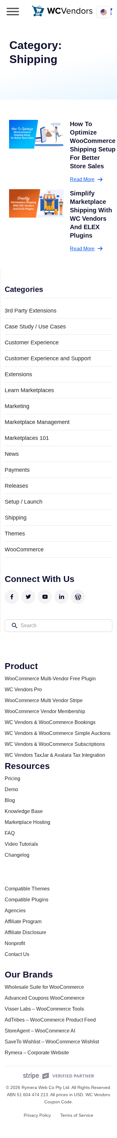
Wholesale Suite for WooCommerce (44, 987)
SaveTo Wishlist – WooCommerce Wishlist (52, 1041)
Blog (10, 800)
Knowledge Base (24, 811)
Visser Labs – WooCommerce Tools (44, 1009)
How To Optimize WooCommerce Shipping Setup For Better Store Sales (92, 145)
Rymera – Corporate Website (37, 1052)
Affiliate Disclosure (25, 932)
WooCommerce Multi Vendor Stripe (44, 700)
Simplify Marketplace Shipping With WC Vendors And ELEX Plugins (91, 214)
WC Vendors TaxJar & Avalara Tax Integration (55, 755)
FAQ (10, 833)
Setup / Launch (23, 502)
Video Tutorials (21, 844)
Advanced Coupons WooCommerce (45, 998)
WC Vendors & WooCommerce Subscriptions (55, 744)
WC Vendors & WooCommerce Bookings (50, 722)
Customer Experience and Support (48, 358)
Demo (11, 789)
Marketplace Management (37, 422)
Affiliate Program (23, 921)
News (12, 454)
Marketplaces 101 (27, 438)
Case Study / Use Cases (35, 326)
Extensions (18, 374)
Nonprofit (15, 943)
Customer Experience (32, 342)
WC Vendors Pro (23, 689)
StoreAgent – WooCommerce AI (40, 1030)
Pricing (12, 778)
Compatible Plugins (26, 899)
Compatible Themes (27, 888)
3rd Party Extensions (30, 311)
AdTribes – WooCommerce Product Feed (50, 1019)
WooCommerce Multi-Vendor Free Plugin (50, 678)
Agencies (15, 910)
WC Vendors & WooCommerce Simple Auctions (57, 733)
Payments (17, 470)
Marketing (17, 406)
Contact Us (17, 954)
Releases (16, 486)
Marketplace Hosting (27, 822)
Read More (82, 179)
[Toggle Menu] (13, 11)
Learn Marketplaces (29, 390)
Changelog (17, 855)
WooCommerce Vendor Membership (45, 711)
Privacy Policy (37, 1115)
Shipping (16, 518)
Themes (15, 533)
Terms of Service (76, 1115)
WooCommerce (24, 549)
